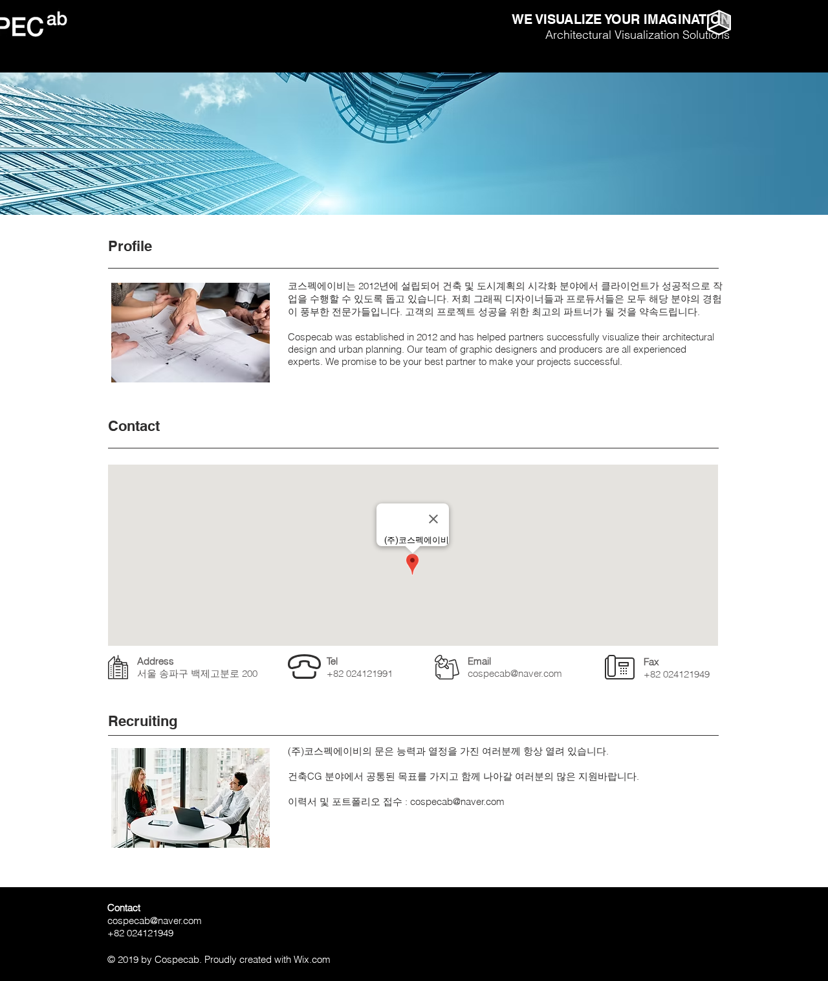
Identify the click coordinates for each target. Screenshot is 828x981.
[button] (719, 23)
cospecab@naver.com (515, 673)
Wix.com (312, 959)
